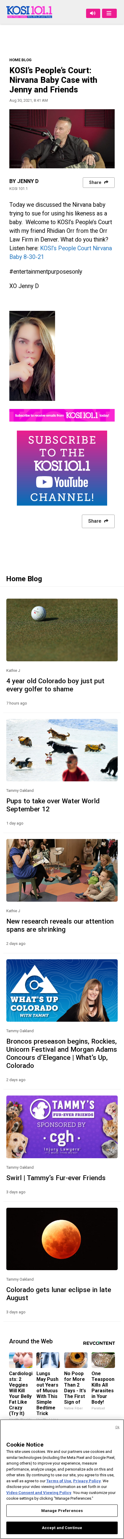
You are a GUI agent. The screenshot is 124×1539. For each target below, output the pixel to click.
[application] (62, 138)
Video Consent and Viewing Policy (38, 1492)
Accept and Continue (62, 1527)
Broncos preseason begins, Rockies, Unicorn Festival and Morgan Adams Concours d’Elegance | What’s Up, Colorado (61, 1053)
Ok (117, 1427)
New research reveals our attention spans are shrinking (60, 925)
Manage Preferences (62, 1510)
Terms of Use (58, 1481)
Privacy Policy (87, 1481)
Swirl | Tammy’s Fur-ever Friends (56, 1178)
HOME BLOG (20, 60)
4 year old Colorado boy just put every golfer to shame (55, 685)
